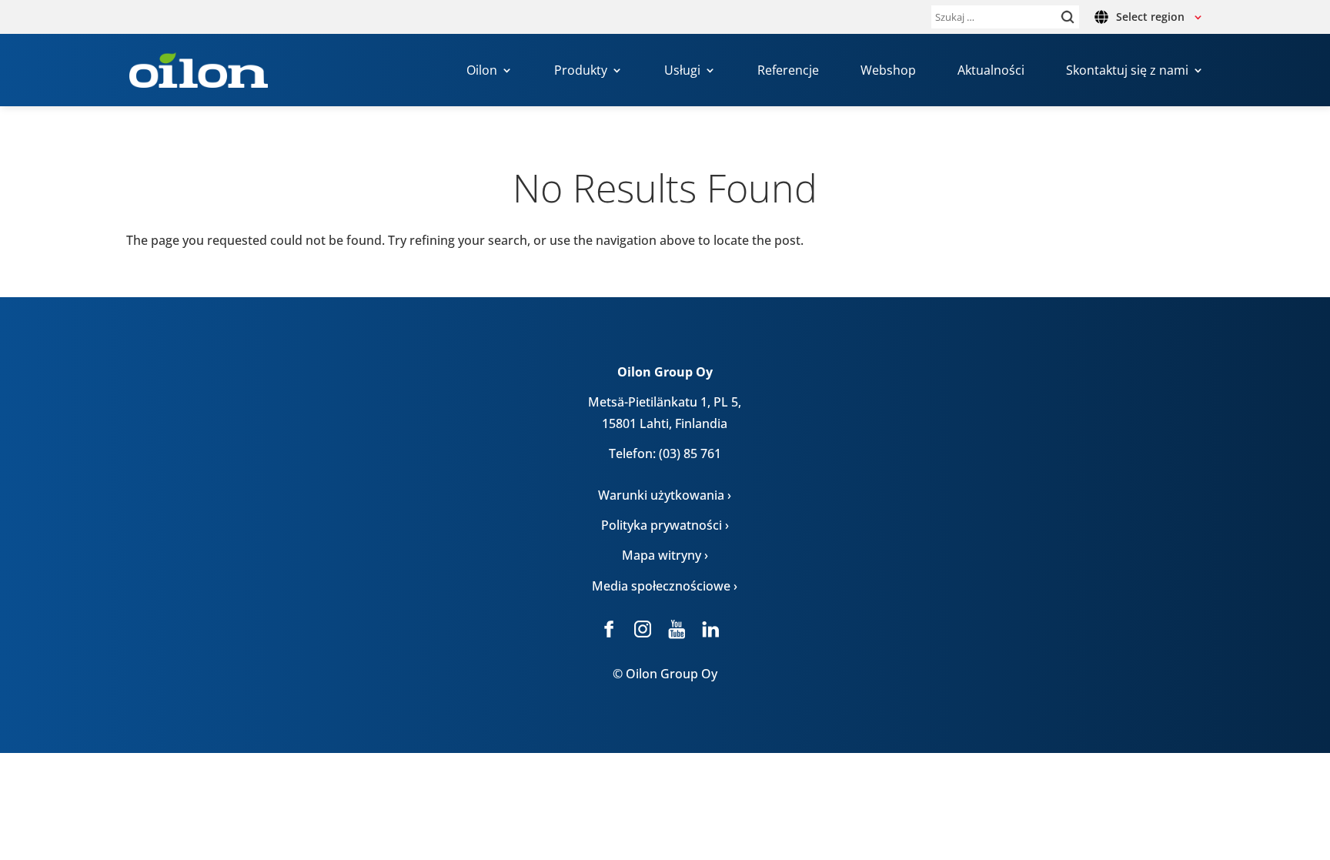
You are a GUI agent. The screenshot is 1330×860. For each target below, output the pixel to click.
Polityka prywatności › (665, 525)
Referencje (788, 72)
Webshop (888, 72)
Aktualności (990, 72)
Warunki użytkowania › (664, 495)
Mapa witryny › (665, 555)
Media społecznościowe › (664, 585)
